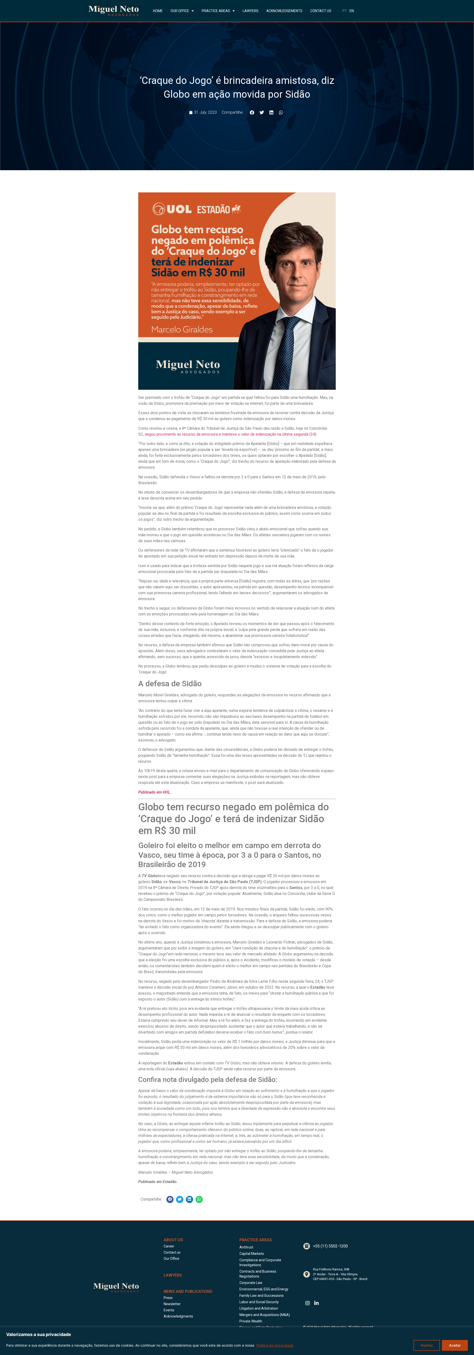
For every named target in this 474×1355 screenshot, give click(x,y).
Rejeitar (427, 1345)
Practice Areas (255, 1240)
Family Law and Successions (261, 1296)
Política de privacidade (275, 1345)
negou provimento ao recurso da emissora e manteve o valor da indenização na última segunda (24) (230, 434)
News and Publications (188, 1291)
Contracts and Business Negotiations (257, 1273)
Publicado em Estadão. (158, 1181)
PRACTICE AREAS (216, 11)
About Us (173, 1240)
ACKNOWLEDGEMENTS (284, 11)
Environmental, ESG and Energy (263, 1289)
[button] (252, 112)
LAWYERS (250, 11)
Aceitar (455, 1345)
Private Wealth (250, 1321)
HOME (158, 11)
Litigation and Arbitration (258, 1308)
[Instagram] (307, 1303)
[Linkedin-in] (316, 1303)
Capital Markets (251, 1254)
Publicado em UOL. (154, 792)
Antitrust (246, 1247)
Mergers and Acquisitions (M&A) (264, 1315)
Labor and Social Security (259, 1302)
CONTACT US (320, 11)
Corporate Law (250, 1283)
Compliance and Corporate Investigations (260, 1262)
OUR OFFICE (180, 11)
